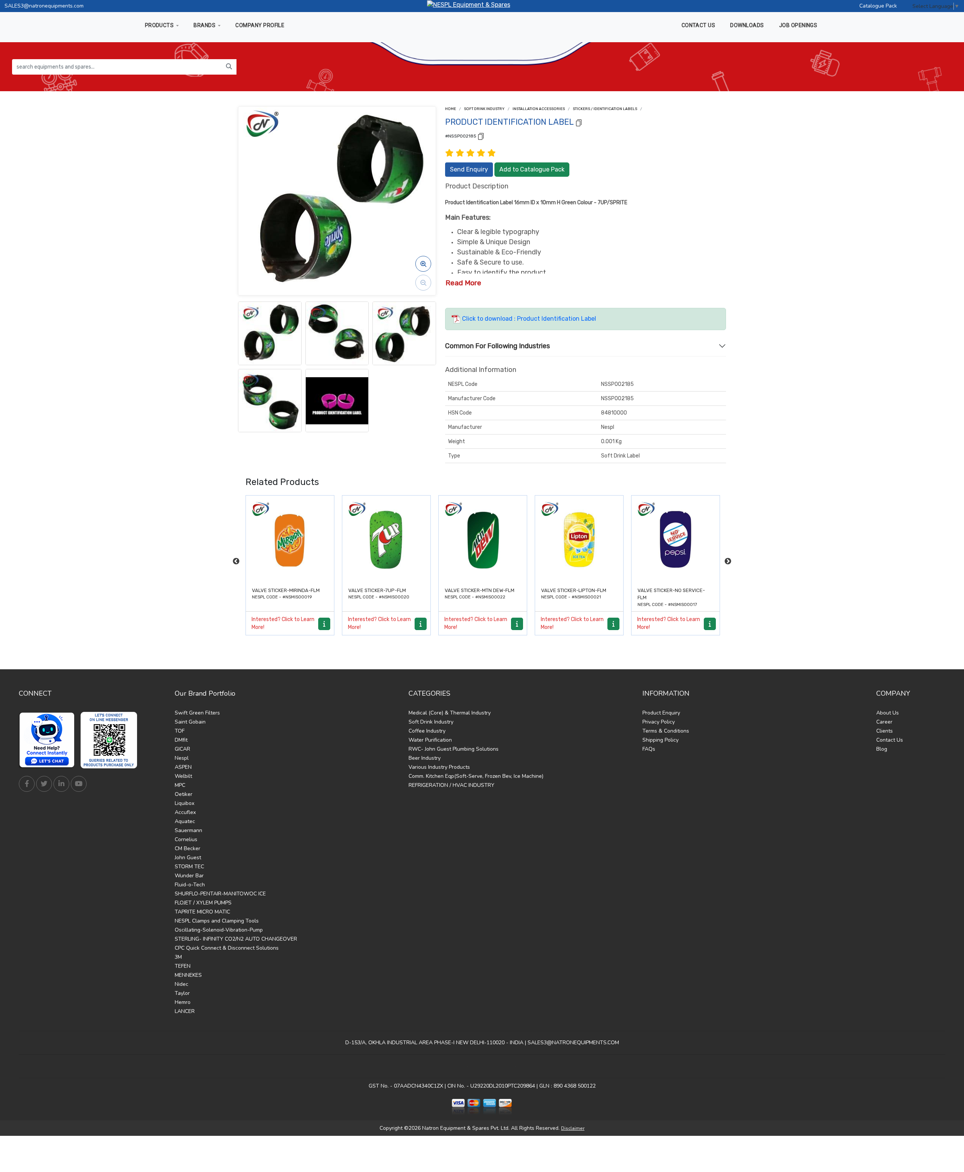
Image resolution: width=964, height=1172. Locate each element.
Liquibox (184, 803)
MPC (180, 785)
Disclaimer (572, 1128)
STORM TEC (189, 866)
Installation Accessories (539, 109)
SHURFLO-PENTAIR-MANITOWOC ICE (220, 893)
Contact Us (889, 740)
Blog (881, 749)
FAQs (648, 749)
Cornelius (186, 839)
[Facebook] (27, 784)
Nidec (181, 984)
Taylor (182, 993)
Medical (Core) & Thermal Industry (450, 712)
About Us (887, 712)
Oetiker (183, 794)
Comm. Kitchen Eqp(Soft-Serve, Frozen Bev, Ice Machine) (476, 776)
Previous (236, 561)
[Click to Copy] (578, 122)
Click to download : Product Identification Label (528, 318)
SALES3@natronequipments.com (44, 5)
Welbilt (183, 776)
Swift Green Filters (197, 712)
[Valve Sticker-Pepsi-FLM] (675, 540)
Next (728, 561)
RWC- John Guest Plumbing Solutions (454, 749)
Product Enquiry (661, 712)
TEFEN (183, 966)
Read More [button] (463, 282)
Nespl (182, 758)
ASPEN (183, 767)
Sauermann (188, 830)
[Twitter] (44, 784)
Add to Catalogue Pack (531, 169)
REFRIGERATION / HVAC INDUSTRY (451, 785)
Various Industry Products (439, 767)
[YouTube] (79, 784)
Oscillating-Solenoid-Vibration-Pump (219, 929)
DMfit (181, 740)
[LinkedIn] (61, 784)
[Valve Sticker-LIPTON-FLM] (483, 540)
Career (884, 721)
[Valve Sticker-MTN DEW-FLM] (386, 540)
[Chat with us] (49, 740)
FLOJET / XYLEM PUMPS (203, 902)
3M (178, 957)
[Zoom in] (423, 264)
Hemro (183, 1002)
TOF (180, 730)
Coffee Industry (427, 730)
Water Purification (430, 740)
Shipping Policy (660, 740)
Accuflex (185, 812)
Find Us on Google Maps (482, 1066)
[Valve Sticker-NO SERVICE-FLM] (579, 540)
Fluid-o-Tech (190, 884)
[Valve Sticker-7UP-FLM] (290, 540)
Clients (884, 730)
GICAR (182, 749)
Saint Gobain (190, 721)
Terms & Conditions (665, 730)
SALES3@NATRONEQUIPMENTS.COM (573, 1042)
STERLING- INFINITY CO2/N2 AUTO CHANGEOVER (236, 938)
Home (450, 109)
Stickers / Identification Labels (605, 109)
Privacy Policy (658, 721)
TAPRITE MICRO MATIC (202, 911)
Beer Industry (425, 758)
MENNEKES (188, 975)
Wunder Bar (189, 875)
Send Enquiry (469, 169)
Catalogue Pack (878, 5)
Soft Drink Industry (484, 109)
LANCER (185, 1011)
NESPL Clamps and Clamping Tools (217, 920)
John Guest (188, 857)
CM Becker (187, 848)
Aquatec (185, 821)
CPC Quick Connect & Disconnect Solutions (227, 948)
